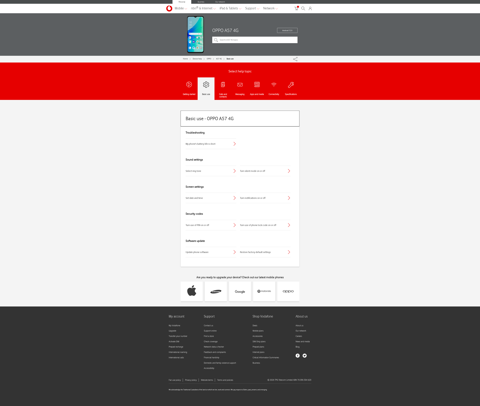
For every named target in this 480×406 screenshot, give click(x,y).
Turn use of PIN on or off (197, 225)
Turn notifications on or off (253, 198)
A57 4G (219, 59)
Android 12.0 (287, 30)
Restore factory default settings (255, 252)
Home (185, 59)
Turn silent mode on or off (252, 171)
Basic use (230, 59)
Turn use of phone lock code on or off (258, 225)
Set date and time (194, 198)
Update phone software (197, 252)
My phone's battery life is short (200, 143)
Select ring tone (193, 171)
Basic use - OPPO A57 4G (210, 118)
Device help (197, 59)
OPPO (209, 59)
